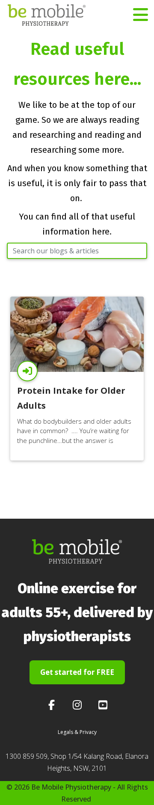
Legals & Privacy (77, 732)
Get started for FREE (77, 672)
